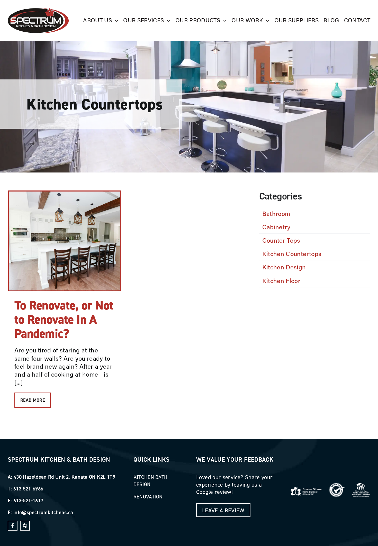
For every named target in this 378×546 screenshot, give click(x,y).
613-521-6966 (28, 488)
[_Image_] (38, 11)
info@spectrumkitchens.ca (43, 512)
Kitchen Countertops (292, 254)
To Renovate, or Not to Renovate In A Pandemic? (63, 319)
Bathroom (276, 213)
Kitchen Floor (281, 281)
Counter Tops (281, 240)
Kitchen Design (284, 267)
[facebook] (12, 526)
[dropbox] (25, 526)
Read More (32, 400)
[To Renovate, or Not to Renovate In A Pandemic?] (64, 241)
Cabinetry (276, 227)
